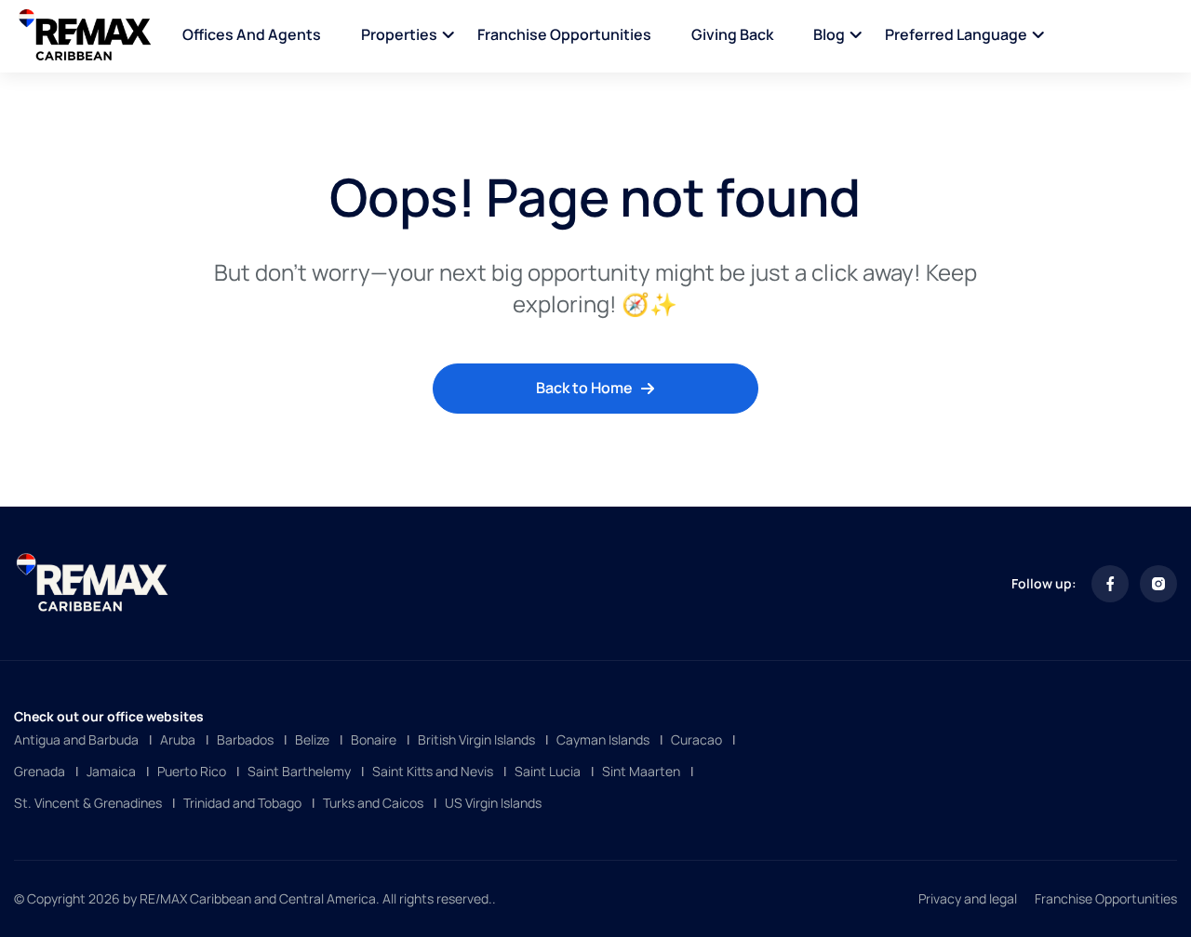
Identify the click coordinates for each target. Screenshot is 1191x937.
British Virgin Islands (476, 739)
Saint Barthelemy (299, 771)
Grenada (39, 771)
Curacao (696, 739)
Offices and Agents (251, 34)
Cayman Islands (602, 739)
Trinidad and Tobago (242, 803)
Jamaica (111, 771)
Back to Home (584, 387)
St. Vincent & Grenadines (88, 803)
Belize (312, 739)
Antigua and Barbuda (76, 739)
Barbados (245, 739)
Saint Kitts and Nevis (432, 771)
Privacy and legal (967, 898)
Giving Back (732, 34)
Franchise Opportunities (564, 34)
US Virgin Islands (493, 803)
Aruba (177, 739)
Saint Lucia (548, 771)
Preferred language (956, 34)
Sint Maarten (641, 771)
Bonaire (373, 739)
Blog (829, 34)
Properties (399, 34)
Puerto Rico (191, 771)
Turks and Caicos (373, 803)
